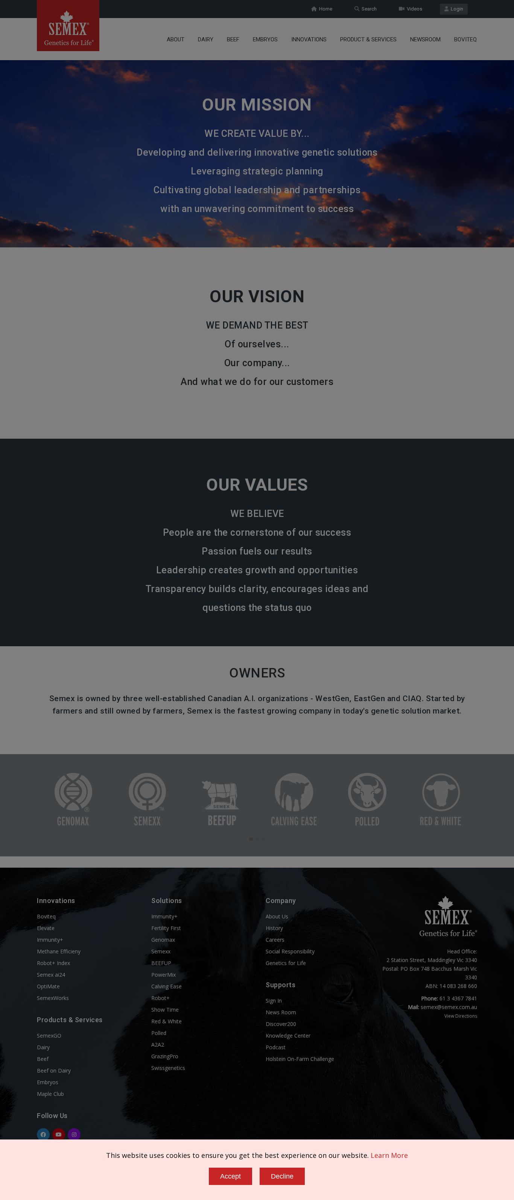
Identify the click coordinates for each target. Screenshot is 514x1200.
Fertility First (166, 928)
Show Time (165, 1009)
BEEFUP (161, 963)
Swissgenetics (168, 1067)
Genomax (163, 939)
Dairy (205, 39)
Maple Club (50, 1093)
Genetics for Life (286, 963)
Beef (233, 39)
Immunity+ (50, 939)
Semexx (160, 951)
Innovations (309, 39)
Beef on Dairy (54, 1070)
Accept (230, 1176)
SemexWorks (53, 998)
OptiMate (48, 986)
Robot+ (160, 998)
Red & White (166, 1021)
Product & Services (368, 39)
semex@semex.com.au (449, 1007)
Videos (413, 9)
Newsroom (425, 39)
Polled (158, 1032)
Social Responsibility (290, 951)
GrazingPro (164, 1056)
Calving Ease (166, 986)
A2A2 (157, 1044)
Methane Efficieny (59, 951)
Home (324, 9)
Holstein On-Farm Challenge (300, 1058)
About (175, 39)
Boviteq (465, 39)
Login (456, 9)
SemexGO (49, 1035)
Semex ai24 (51, 974)
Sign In (274, 1000)
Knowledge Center (288, 1035)
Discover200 (281, 1023)
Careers (275, 939)
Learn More (389, 1155)
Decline (282, 1176)
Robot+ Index (53, 963)
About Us (277, 916)
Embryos (265, 39)
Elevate (46, 928)
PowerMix (163, 974)
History (274, 928)
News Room (281, 1012)
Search (368, 9)
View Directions (460, 1016)
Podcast (276, 1047)
